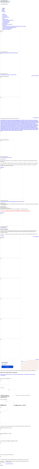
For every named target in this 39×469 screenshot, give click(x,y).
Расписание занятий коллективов (8, 20)
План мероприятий (6, 17)
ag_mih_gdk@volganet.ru (9, 463)
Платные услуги (5, 19)
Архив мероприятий (6, 21)
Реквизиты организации (7, 29)
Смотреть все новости (35, 75)
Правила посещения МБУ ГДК (8, 28)
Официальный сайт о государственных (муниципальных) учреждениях (14, 26)
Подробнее (2, 167)
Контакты (3, 11)
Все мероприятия (36, 117)
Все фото (37, 359)
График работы (5, 23)
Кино (3, 9)
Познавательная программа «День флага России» (8, 74)
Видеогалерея (5, 16)
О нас (4, 18)
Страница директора (6, 22)
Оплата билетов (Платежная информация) (9, 27)
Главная (3, 8)
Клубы (3, 10)
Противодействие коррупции (7, 24)
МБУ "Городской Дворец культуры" (6, 157)
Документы (4, 25)
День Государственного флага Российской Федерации (9, 52)
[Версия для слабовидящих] (5, 2)
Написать (7, 366)
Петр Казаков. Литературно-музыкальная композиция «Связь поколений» (12, 201)
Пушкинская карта (3, 227)
